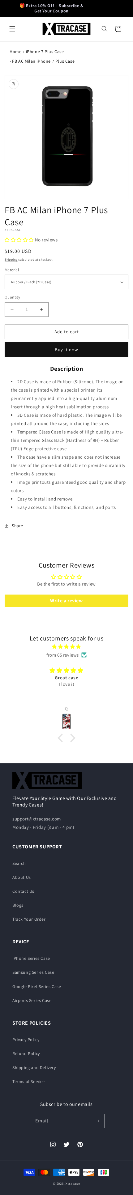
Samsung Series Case (33, 972)
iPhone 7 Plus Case (45, 51)
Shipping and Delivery (34, 1067)
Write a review (66, 600)
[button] (12, 29)
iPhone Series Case (31, 958)
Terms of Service (28, 1081)
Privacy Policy (25, 1039)
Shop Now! (103, 8)
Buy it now (66, 350)
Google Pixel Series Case (36, 986)
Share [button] (17, 525)
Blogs (18, 905)
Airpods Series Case (31, 1000)
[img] (66, 646)
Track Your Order (29, 919)
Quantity (12, 297)
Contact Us (23, 891)
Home (15, 51)
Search (19, 863)
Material (12, 269)
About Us (21, 877)
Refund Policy (26, 1053)
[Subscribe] (97, 1121)
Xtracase (73, 1183)
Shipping (11, 260)
